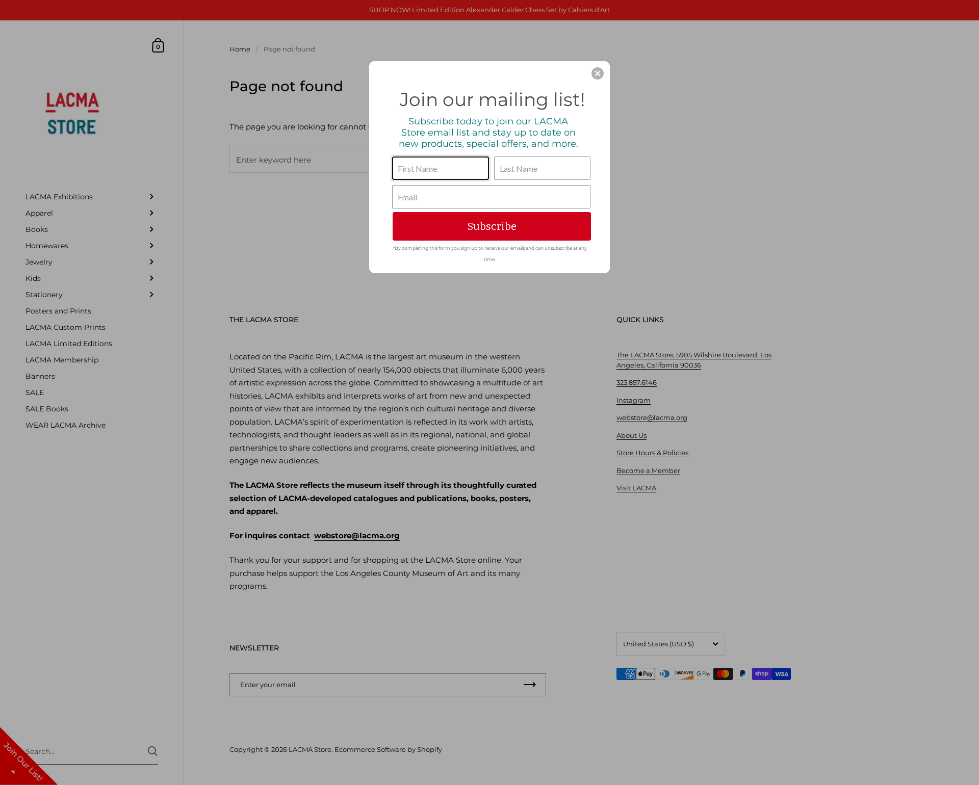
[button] (597, 73)
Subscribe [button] (492, 226)
